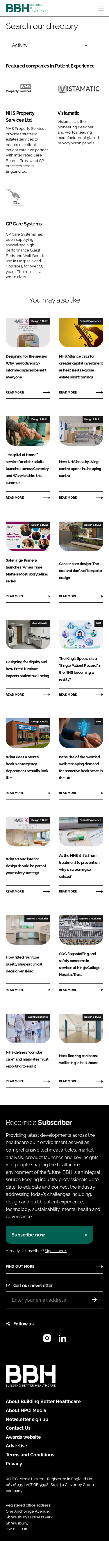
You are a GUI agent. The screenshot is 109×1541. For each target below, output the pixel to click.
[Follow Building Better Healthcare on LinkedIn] (62, 1340)
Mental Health (40, 623)
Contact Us (18, 1428)
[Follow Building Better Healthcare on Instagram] (47, 1340)
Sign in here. (56, 1251)
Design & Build (39, 321)
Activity (20, 45)
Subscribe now (28, 1235)
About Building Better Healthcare (43, 1401)
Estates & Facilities (37, 918)
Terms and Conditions (30, 1455)
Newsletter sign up (27, 1419)
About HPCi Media (26, 1410)
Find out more (20, 1267)
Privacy (14, 1464)
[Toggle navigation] (101, 8)
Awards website (23, 1437)
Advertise (16, 1446)
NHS (98, 623)
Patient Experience (90, 321)
